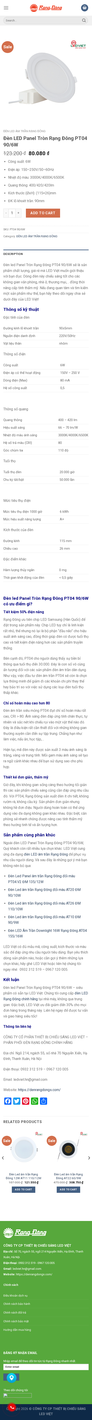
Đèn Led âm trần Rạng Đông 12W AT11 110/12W (23, 1176)
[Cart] (84, 8)
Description (13, 254)
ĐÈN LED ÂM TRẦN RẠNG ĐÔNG (24, 131)
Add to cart (42, 213)
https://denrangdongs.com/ (34, 1274)
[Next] (89, 1167)
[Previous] (3, 1167)
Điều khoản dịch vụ (15, 1295)
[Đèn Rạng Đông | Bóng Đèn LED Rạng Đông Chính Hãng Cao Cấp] (46, 8)
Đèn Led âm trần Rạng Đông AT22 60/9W (68, 1176)
